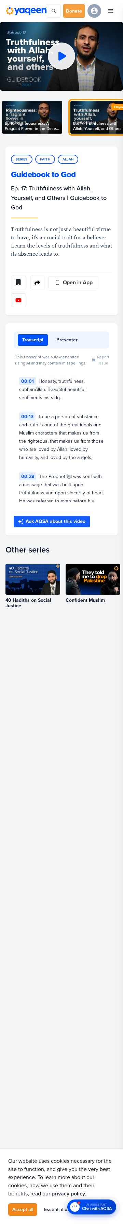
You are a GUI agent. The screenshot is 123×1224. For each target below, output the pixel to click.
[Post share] (37, 282)
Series (22, 159)
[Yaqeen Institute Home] (26, 11)
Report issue (103, 360)
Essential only (58, 1209)
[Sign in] (94, 11)
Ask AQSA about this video (55, 521)
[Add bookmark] (18, 282)
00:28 (27, 476)
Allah (68, 159)
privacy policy (68, 1193)
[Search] (53, 11)
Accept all (22, 1209)
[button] (61, 56)
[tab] (33, 340)
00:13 (27, 416)
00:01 (27, 381)
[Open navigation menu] (111, 11)
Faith (45, 159)
